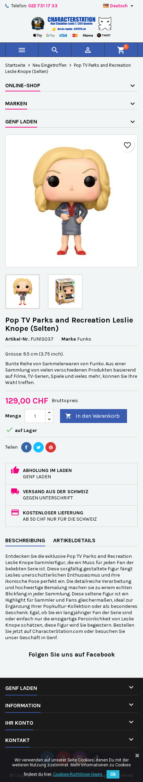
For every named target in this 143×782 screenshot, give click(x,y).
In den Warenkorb (92, 416)
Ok (113, 774)
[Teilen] (26, 447)
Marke (68, 339)
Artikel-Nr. (17, 339)
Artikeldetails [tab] (74, 540)
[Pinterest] (50, 447)
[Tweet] (38, 447)
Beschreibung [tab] (25, 540)
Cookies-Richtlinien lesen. (78, 774)
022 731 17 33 (43, 5)
